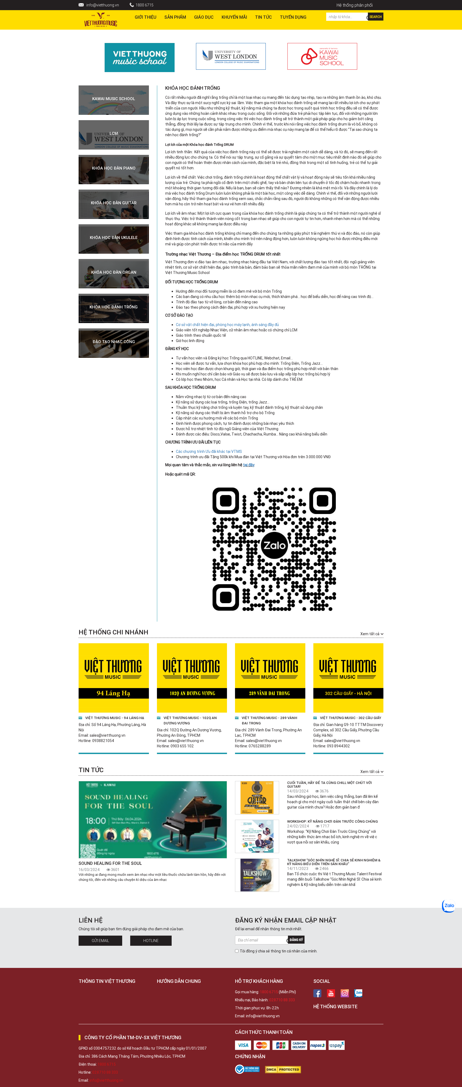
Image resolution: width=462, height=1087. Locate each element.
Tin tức (263, 17)
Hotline (151, 940)
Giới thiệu (145, 17)
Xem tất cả (369, 633)
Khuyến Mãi (234, 17)
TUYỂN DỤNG (293, 17)
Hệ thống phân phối (355, 5)
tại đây (249, 464)
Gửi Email (100, 940)
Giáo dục (204, 17)
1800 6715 (144, 5)
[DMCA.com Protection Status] (285, 1069)
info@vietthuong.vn (102, 5)
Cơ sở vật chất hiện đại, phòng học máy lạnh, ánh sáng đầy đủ (227, 324)
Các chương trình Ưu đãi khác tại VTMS (209, 451)
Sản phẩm (175, 17)
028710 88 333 (282, 1000)
